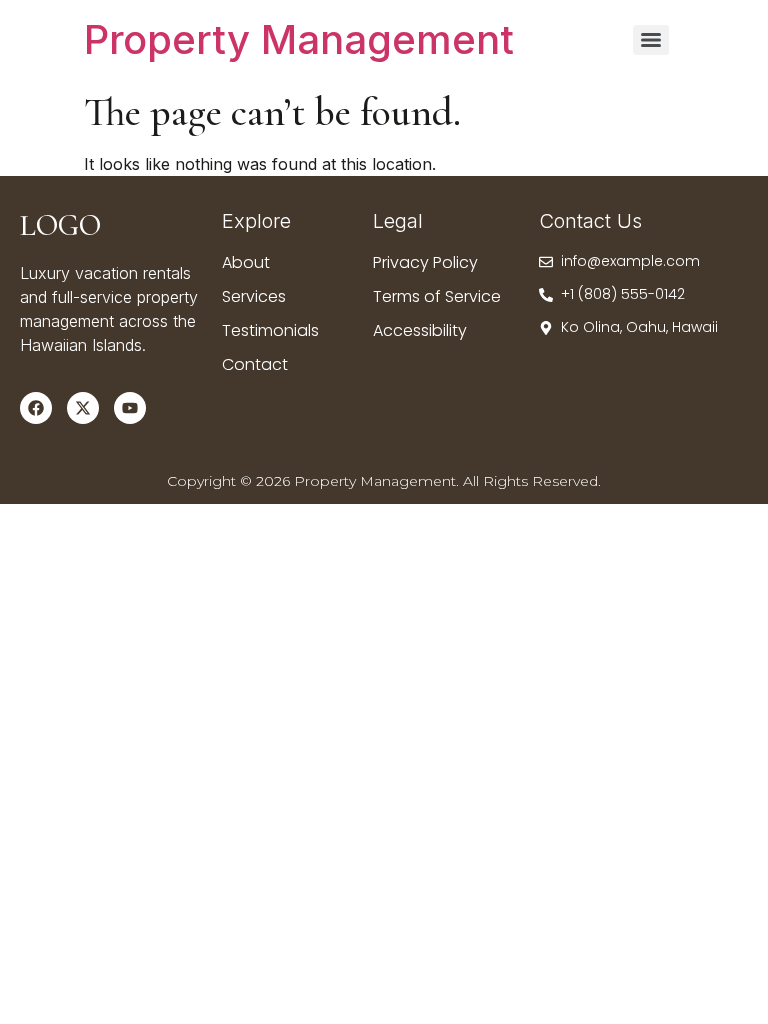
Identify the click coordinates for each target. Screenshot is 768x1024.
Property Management (299, 39)
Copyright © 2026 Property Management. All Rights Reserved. (384, 481)
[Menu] (651, 40)
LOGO (60, 225)
